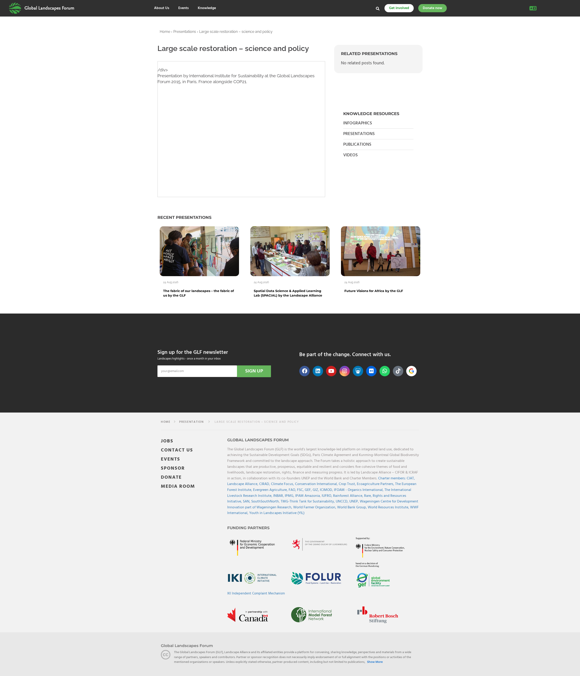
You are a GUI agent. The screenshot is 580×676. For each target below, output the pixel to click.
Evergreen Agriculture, (271, 490)
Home (165, 31)
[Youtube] (331, 371)
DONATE (171, 477)
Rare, (368, 496)
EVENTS (170, 459)
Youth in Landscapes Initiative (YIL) (276, 513)
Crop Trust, (348, 484)
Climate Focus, (283, 484)
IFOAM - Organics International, (359, 490)
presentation (191, 422)
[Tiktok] (398, 371)
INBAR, (279, 496)
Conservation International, (317, 484)
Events (183, 8)
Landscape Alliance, (243, 484)
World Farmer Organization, (315, 507)
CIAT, (411, 478)
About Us (161, 8)
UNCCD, (342, 502)
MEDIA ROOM (178, 486)
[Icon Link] (411, 371)
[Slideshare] (358, 371)
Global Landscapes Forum (49, 8)
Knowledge (207, 8)
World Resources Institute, (389, 507)
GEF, (309, 490)
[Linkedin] (318, 371)
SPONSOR (173, 468)
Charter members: (392, 478)
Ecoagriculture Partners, (376, 484)
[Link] (15, 8)
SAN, (247, 502)
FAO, (293, 490)
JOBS (167, 441)
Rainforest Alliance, (348, 496)
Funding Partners (248, 528)
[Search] (377, 8)
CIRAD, (265, 484)
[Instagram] (344, 371)
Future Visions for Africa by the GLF (373, 291)
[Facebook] (304, 371)
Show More (375, 662)
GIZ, (316, 490)
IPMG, (290, 496)
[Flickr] (371, 371)
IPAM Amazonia (307, 496)
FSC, (301, 490)
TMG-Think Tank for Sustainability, (308, 502)
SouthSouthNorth (265, 502)
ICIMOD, (327, 490)
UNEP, (354, 502)
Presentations (184, 31)
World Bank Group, (352, 507)
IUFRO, (327, 496)
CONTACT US (177, 450)
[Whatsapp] (384, 371)
